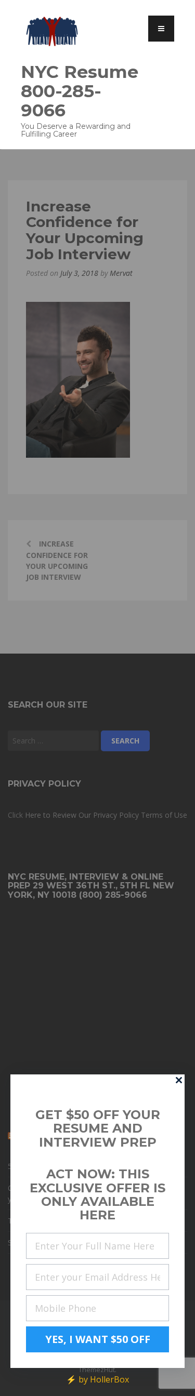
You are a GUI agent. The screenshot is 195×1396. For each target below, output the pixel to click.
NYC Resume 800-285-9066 (79, 91)
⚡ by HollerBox (97, 1379)
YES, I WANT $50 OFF (97, 1339)
